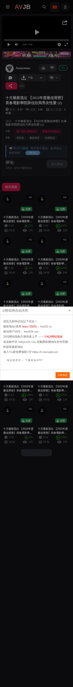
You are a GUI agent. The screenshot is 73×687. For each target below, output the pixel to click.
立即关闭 (63, 375)
